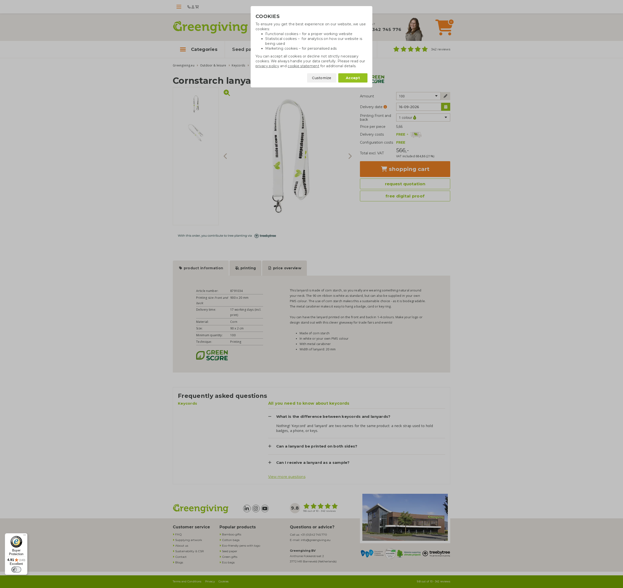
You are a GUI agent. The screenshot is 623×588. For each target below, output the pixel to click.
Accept (353, 78)
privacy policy (267, 66)
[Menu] (24, 536)
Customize (321, 78)
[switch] (16, 569)
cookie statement (303, 66)
